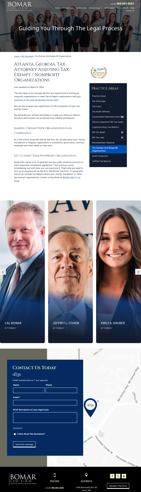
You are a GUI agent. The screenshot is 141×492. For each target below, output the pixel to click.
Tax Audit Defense (101, 111)
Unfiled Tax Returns (101, 161)
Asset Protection (100, 156)
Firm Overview (67, 8)
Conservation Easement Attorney (108, 116)
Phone (49, 385)
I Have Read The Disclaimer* (31, 434)
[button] (3, 272)
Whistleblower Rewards (103, 142)
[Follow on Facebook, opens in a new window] (112, 476)
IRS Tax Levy (98, 137)
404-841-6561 (125, 3)
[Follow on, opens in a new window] (118, 476)
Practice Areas (94, 8)
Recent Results (122, 8)
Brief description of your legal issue (31, 409)
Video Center (110, 8)
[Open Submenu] (122, 117)
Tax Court (96, 106)
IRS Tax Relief (98, 132)
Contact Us (130, 10)
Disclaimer (17, 428)
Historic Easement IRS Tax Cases (107, 122)
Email (16, 397)
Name (16, 385)
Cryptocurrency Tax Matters (105, 127)
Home (57, 8)
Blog (132, 8)
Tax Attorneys (81, 8)
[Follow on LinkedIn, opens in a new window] (124, 476)
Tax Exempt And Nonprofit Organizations (105, 149)
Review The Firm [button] (118, 485)
